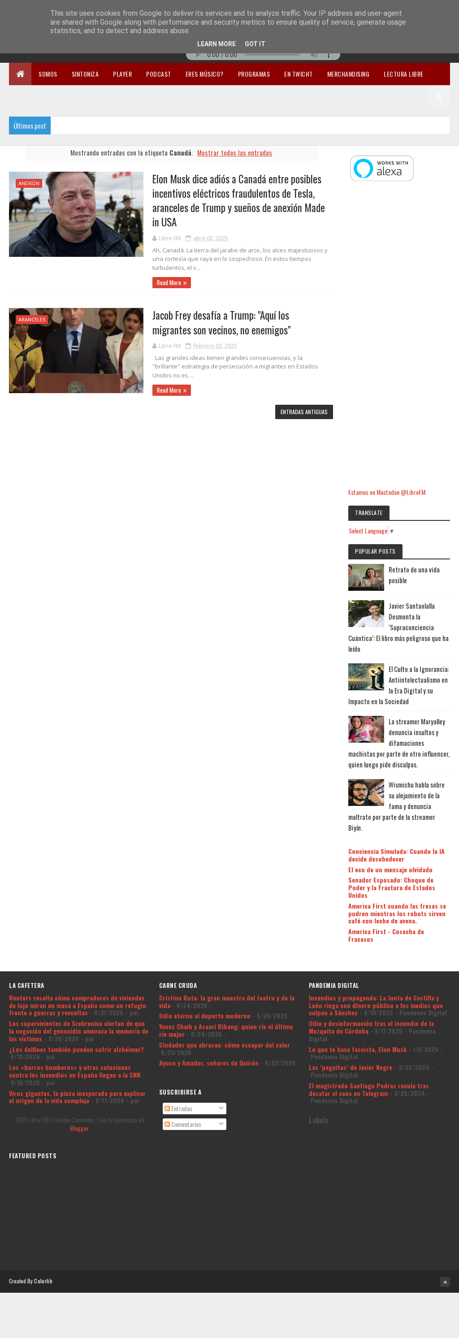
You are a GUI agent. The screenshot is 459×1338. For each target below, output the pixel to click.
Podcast (158, 73)
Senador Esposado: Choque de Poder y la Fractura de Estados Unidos (391, 887)
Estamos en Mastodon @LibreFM (386, 492)
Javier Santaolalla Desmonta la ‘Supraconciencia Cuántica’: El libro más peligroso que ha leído (398, 627)
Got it (255, 44)
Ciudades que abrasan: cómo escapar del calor (224, 1044)
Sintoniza (85, 73)
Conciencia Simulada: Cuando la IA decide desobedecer (396, 854)
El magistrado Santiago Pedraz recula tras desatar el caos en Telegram (369, 1089)
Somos (48, 73)
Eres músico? (205, 73)
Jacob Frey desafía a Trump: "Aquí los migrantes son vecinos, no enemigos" (221, 322)
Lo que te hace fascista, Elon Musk (358, 1049)
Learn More (216, 44)
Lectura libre (404, 73)
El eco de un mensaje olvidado (390, 869)
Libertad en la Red (42, 96)
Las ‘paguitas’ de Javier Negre (350, 1067)
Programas (254, 73)
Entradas (181, 1108)
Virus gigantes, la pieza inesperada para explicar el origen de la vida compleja (77, 1096)
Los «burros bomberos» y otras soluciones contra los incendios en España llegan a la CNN (74, 1070)
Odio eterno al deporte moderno (205, 1015)
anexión (28, 183)
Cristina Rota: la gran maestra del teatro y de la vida (226, 1001)
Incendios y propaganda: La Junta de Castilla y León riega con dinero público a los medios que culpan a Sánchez (376, 1005)
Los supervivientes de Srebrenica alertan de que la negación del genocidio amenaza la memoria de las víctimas (78, 1030)
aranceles (31, 319)
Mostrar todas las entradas (234, 152)
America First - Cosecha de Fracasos (386, 935)
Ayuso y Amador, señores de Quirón (209, 1062)
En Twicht (298, 73)
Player (122, 73)
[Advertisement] (399, 335)
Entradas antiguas (304, 412)
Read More (169, 282)
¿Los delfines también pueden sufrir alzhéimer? (76, 1049)
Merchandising (348, 73)
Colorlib (43, 1281)
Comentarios (185, 1124)
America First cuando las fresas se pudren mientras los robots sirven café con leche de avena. (397, 913)
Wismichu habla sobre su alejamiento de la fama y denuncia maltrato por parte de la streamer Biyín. (396, 805)
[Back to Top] (445, 1282)
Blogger (79, 1128)
